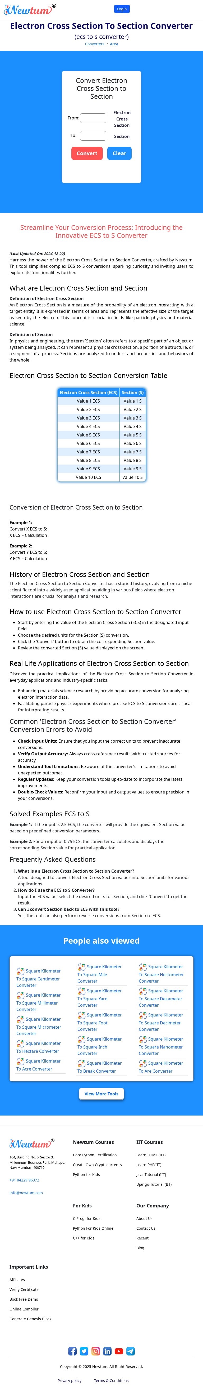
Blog (140, 1247)
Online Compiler (24, 1309)
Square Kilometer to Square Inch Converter (99, 1046)
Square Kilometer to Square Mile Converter (99, 974)
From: (73, 118)
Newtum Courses (93, 1142)
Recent (142, 1238)
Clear (119, 153)
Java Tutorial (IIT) (151, 1174)
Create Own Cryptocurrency (97, 1164)
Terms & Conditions (111, 1380)
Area (114, 43)
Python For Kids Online (93, 1228)
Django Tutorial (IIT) (154, 1184)
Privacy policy (69, 1380)
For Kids (82, 1205)
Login (122, 8)
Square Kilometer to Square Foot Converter (99, 1022)
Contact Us (145, 1228)
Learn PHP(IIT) (148, 1164)
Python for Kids (86, 1174)
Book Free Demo (24, 1299)
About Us (144, 1218)
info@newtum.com (26, 1192)
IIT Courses (149, 1142)
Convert (87, 153)
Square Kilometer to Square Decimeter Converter (161, 1022)
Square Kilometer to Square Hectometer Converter (161, 974)
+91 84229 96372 (24, 1180)
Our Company (152, 1205)
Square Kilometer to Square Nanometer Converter (161, 1046)
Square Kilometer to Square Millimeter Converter (38, 1002)
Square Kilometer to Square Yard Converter (99, 998)
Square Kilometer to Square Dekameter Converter (161, 998)
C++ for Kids (83, 1238)
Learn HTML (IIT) (150, 1154)
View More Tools (101, 1094)
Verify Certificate (24, 1289)
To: (73, 135)
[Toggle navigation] (192, 9)
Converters (94, 43)
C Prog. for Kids (86, 1218)
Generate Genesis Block (30, 1318)
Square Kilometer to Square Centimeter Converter (38, 978)
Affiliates (17, 1279)
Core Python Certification (95, 1154)
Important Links (29, 1267)
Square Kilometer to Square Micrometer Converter (38, 1026)
